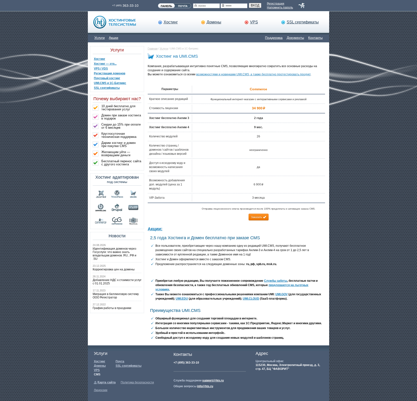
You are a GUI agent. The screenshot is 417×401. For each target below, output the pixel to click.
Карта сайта (106, 382)
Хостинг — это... (105, 63)
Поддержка (274, 38)
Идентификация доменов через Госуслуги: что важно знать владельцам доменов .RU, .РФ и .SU (114, 253)
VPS (254, 22)
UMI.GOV (281, 294)
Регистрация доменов (109, 73)
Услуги (99, 38)
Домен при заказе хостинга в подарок (121, 116)
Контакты (315, 38)
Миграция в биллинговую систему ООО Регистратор (116, 295)
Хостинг (171, 22)
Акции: (155, 228)
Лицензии (100, 390)
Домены (214, 22)
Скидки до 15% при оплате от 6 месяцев (121, 126)
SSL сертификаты (303, 22)
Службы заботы (275, 280)
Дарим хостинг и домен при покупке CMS (118, 144)
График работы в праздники (112, 308)
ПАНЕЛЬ (166, 6)
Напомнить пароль (280, 7)
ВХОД (255, 5)
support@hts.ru (213, 380)
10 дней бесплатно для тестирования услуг (118, 107)
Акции (113, 38)
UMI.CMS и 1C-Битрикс (110, 83)
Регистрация (275, 3)
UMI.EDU (182, 298)
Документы (295, 38)
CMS (97, 374)
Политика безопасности (137, 382)
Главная (153, 48)
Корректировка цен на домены (114, 269)
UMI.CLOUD (251, 298)
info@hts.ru (205, 386)
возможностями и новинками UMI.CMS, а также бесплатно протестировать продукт (253, 74)
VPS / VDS (101, 68)
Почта (120, 361)
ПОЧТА (183, 6)
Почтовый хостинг (107, 78)
